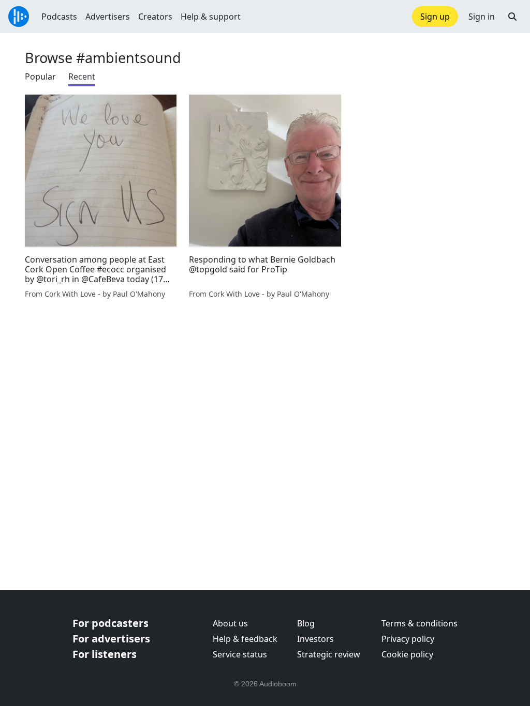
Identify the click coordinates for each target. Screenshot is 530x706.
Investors (315, 638)
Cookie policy (407, 654)
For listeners (104, 654)
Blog (306, 623)
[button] (512, 16)
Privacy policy (407, 638)
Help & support (211, 16)
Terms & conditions (419, 623)
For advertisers (111, 639)
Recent (81, 76)
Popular (40, 76)
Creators (155, 16)
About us (230, 623)
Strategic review (328, 654)
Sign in (481, 16)
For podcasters (110, 623)
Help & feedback (245, 638)
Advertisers (107, 16)
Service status (240, 654)
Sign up (435, 16)
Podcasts (59, 16)
